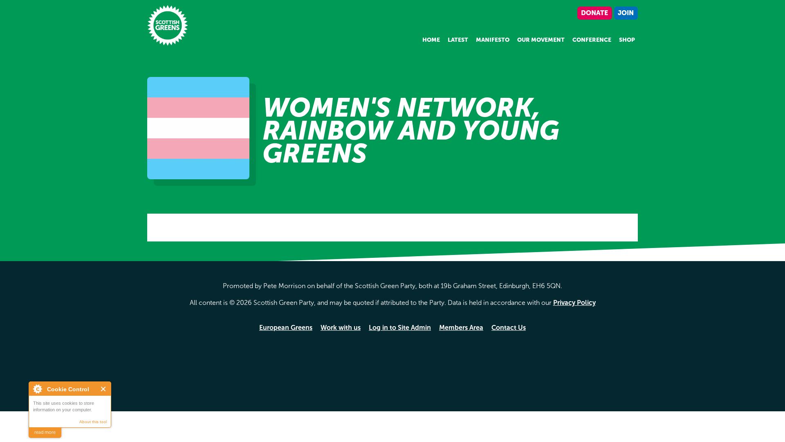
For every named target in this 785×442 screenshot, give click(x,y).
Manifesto (492, 39)
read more (45, 432)
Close (103, 389)
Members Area (461, 328)
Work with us (341, 328)
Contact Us (508, 328)
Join (626, 13)
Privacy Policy (574, 303)
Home (431, 39)
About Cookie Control (37, 389)
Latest (458, 39)
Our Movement (541, 39)
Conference (591, 39)
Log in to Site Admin (400, 328)
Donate (594, 13)
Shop (627, 39)
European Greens (285, 328)
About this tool (93, 421)
